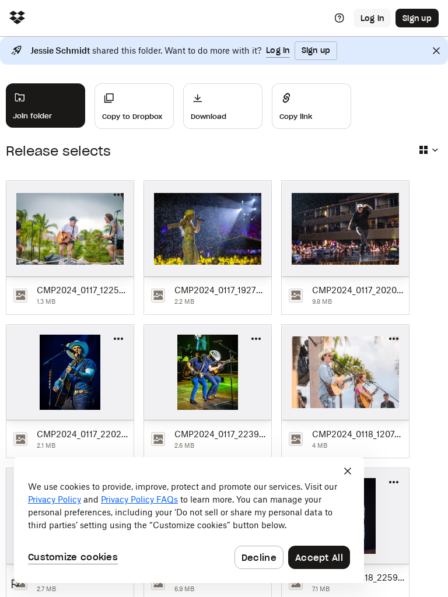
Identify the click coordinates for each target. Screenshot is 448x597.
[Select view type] (428, 150)
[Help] (339, 18)
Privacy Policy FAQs (139, 499)
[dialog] (189, 520)
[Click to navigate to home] (17, 18)
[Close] (436, 50)
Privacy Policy (54, 499)
